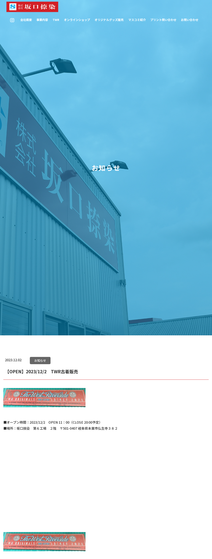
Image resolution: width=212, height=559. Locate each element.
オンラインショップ (77, 20)
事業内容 (42, 20)
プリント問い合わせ (163, 20)
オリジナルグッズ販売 (109, 20)
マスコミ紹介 (137, 20)
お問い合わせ (189, 20)
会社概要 (26, 20)
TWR (56, 20)
